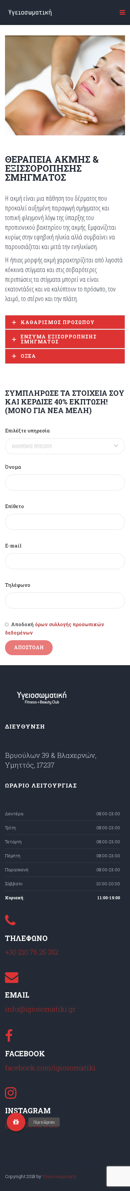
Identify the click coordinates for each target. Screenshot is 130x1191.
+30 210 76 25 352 (31, 952)
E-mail (13, 545)
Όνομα (13, 467)
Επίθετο (14, 506)
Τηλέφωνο (17, 585)
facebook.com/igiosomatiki (50, 1067)
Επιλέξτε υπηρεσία (27, 430)
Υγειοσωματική (59, 1176)
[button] (16, 1122)
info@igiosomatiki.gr (40, 1009)
